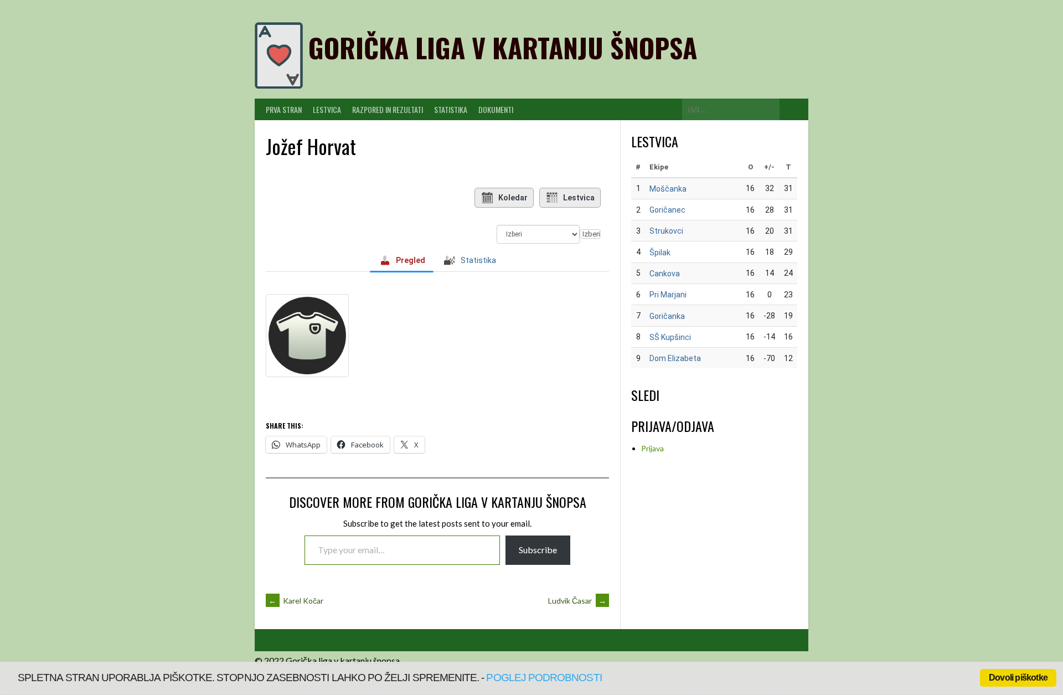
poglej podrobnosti (543, 677)
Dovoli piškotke (1018, 677)
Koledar (513, 197)
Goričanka (667, 316)
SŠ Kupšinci (670, 337)
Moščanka (668, 188)
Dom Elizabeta (675, 358)
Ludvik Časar (577, 600)
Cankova (664, 273)
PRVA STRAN (284, 109)
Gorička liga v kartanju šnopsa (502, 47)
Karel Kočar (296, 600)
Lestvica (327, 109)
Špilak (659, 252)
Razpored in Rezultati (387, 109)
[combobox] (590, 234)
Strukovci (666, 230)
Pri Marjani (668, 294)
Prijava (652, 448)
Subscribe (538, 549)
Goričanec (667, 209)
